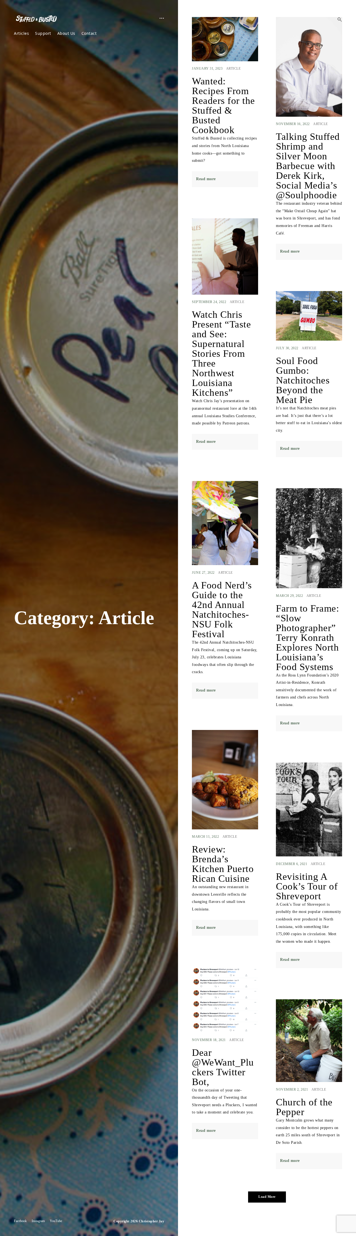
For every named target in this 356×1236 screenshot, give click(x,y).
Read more (206, 179)
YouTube (56, 1221)
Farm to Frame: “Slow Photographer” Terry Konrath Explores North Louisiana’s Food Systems (307, 637)
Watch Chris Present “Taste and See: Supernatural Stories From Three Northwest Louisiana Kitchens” (221, 353)
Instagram (38, 1221)
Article (233, 68)
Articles (21, 33)
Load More (267, 1197)
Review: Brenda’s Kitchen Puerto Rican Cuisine (223, 864)
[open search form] (338, 19)
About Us (66, 33)
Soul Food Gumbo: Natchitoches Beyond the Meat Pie (303, 380)
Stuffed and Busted (40, 19)
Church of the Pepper (304, 1107)
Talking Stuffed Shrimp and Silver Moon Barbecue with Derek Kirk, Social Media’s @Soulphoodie (308, 166)
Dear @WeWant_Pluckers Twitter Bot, (223, 1067)
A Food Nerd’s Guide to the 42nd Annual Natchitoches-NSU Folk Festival (222, 609)
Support (43, 33)
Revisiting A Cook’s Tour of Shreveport (307, 886)
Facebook (20, 1221)
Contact (89, 33)
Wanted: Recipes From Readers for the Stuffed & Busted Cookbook (223, 105)
